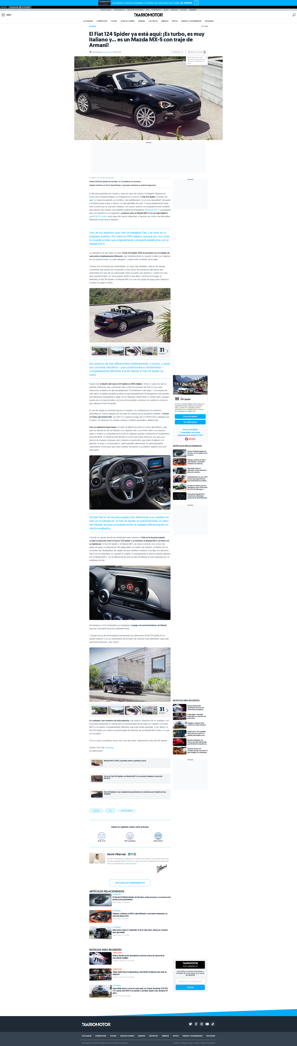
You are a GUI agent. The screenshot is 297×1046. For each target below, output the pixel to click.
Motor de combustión (136, 10)
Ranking (141, 21)
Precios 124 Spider (190, 429)
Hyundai (184, 10)
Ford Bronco (156, 10)
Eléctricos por (14, 7)
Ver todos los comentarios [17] (130, 883)
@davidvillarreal (108, 52)
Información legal (187, 1043)
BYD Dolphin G (119, 10)
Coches (114, 21)
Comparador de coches (190, 432)
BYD (147, 10)
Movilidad (209, 21)
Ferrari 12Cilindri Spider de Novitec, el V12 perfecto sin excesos (115, 182)
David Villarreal (97, 52)
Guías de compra (128, 21)
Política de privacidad (207, 1043)
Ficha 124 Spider (190, 416)
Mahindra (174, 10)
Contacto (176, 1043)
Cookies (196, 1043)
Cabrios (96, 810)
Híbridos (164, 21)
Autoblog (109, 747)
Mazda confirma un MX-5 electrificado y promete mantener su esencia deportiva (122, 185)
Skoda (166, 10)
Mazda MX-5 (153, 209)
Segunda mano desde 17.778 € (190, 435)
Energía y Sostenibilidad (191, 21)
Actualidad (88, 21)
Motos (175, 21)
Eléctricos (153, 21)
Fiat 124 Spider (100, 216)
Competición (102, 21)
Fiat (95, 200)
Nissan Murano (106, 10)
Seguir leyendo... (132, 864)
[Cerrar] (206, 57)
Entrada (92, 26)
